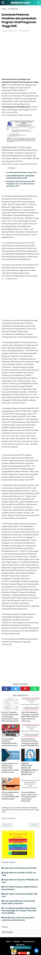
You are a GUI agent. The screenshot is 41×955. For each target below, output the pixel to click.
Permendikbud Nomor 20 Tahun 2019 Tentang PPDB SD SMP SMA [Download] (10, 795)
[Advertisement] (20, 55)
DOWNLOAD (7, 645)
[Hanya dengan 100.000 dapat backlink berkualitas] (18, 858)
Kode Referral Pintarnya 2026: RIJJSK (20, 868)
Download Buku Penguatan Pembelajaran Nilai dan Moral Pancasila (9, 742)
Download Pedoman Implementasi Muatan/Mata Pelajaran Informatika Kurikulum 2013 (10, 768)
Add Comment (23, 31)
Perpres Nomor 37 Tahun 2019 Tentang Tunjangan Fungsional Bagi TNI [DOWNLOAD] (30, 742)
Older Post (34, 825)
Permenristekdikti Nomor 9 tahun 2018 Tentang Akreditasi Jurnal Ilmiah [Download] (29, 796)
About (8, 941)
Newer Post (7, 825)
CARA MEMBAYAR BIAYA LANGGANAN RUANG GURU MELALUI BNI (20, 177)
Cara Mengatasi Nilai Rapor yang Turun (21, 172)
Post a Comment (8, 818)
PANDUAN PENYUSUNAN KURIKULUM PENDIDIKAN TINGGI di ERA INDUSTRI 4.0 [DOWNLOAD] (29, 769)
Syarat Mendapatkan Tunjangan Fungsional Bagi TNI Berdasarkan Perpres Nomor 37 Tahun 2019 (30, 716)
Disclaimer (20, 945)
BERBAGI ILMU (20, 3)
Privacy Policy (28, 941)
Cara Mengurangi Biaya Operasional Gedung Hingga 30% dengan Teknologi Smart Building (19, 910)
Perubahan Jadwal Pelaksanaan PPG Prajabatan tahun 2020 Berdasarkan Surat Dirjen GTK (20, 184)
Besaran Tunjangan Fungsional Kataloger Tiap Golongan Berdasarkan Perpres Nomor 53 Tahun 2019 (10, 716)
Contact (17, 941)
